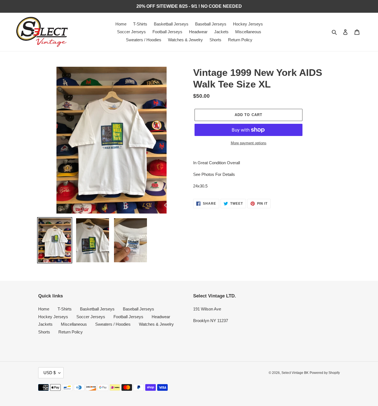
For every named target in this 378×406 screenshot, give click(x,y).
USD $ (49, 372)
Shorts (44, 332)
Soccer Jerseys (90, 316)
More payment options (248, 143)
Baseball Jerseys (138, 309)
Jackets (45, 324)
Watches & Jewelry (156, 324)
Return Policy (70, 332)
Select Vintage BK (295, 373)
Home (43, 309)
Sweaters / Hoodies (113, 324)
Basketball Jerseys (97, 309)
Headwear (161, 316)
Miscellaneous (74, 324)
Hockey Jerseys (53, 316)
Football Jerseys (128, 316)
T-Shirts (65, 309)
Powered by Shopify (325, 373)
